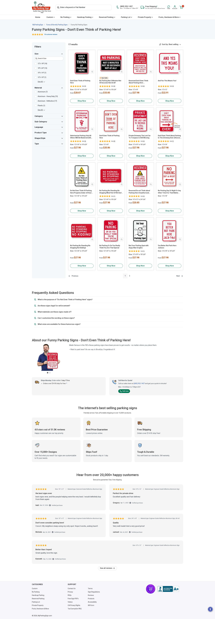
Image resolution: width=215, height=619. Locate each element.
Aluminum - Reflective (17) (47, 101)
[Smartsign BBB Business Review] (168, 589)
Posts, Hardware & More (169, 17)
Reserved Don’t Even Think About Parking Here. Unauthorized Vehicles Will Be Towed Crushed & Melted (140, 82)
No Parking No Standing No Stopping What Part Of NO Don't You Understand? (110, 192)
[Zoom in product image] (92, 72)
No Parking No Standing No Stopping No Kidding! (80, 247)
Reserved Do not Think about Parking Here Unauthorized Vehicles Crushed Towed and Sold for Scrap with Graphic (139, 192)
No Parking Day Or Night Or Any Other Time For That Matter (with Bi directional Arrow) (169, 192)
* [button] (66, 383)
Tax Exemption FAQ (75, 609)
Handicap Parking (84, 17)
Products (91, 598)
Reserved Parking (106, 17)
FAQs (69, 595)
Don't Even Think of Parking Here (80, 82)
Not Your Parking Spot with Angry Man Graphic (138, 247)
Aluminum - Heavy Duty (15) (48, 96)
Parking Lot (125, 17)
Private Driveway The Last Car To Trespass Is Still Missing (140, 137)
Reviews (91, 595)
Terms (90, 588)
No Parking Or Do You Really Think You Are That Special (109, 247)
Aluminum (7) (43, 92)
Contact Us (71, 588)
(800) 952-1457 (139, 383)
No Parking (65, 17)
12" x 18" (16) (42, 63)
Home (37, 17)
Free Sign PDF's (73, 598)
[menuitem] (37, 17)
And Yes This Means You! (167, 81)
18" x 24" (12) (42, 68)
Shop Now (82, 101)
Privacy (70, 592)
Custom (49, 17)
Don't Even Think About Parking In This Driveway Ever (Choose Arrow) (169, 137)
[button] (168, 7)
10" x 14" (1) (42, 73)
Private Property (144, 17)
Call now (125, 391)
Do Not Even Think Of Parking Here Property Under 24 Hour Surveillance (81, 192)
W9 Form (91, 605)
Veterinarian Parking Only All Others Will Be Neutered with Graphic (80, 137)
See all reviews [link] (106, 568)
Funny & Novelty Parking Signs (57, 25)
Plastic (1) (41, 106)
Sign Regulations (94, 592)
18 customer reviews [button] (50, 34)
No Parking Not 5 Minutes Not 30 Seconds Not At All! (110, 82)
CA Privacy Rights (74, 605)
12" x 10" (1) (42, 77)
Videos (70, 602)
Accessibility (92, 602)
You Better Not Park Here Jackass (167, 247)
